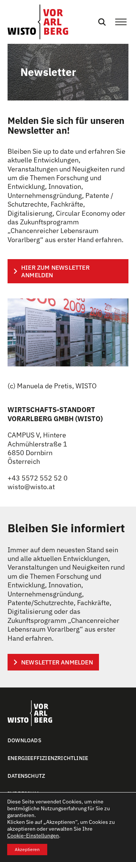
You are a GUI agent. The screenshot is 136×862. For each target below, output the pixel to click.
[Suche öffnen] (102, 21)
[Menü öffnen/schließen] (120, 21)
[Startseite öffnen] (38, 22)
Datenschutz (26, 775)
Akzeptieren (27, 849)
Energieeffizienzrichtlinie (48, 758)
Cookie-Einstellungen (33, 835)
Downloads (24, 740)
